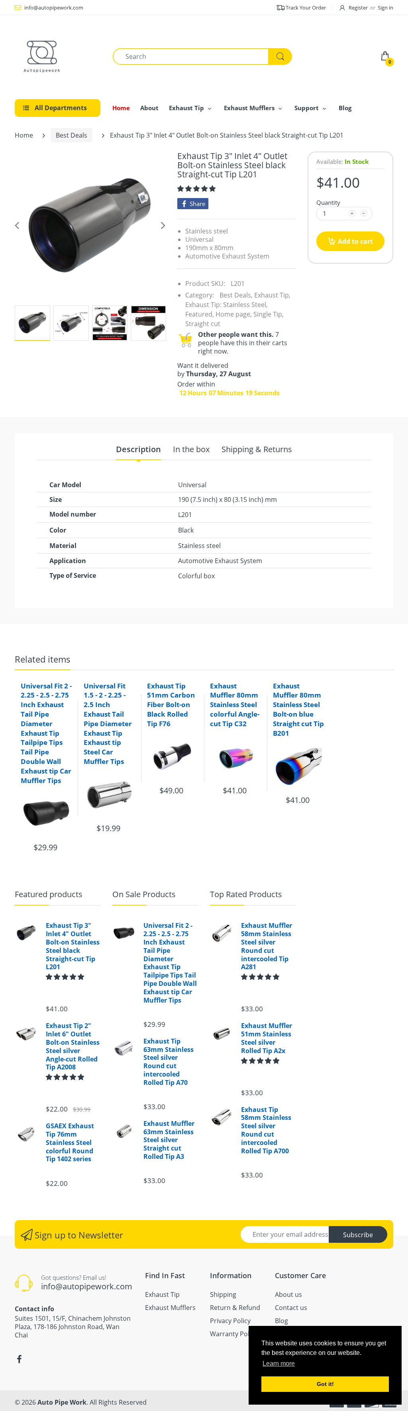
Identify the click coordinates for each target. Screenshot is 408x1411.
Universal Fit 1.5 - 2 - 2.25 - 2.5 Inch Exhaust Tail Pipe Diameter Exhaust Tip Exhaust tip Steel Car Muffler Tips (108, 723)
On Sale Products (144, 894)
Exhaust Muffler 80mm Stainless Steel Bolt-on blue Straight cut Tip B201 (298, 709)
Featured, (199, 314)
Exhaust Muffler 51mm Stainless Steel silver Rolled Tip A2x (266, 1038)
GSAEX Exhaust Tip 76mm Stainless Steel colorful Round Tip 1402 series (70, 1142)
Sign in (385, 7)
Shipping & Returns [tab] (257, 450)
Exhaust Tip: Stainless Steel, (226, 304)
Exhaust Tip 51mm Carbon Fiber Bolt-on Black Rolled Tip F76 (171, 704)
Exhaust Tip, (272, 295)
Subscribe (358, 1234)
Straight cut (202, 323)
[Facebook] (19, 1359)
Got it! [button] (325, 1384)
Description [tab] (138, 450)
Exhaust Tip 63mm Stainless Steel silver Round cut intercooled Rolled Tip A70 (168, 1062)
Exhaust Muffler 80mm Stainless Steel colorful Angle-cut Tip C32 (234, 704)
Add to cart (355, 241)
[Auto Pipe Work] (43, 55)
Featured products (48, 894)
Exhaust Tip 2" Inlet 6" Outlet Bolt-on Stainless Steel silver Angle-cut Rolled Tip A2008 (73, 1046)
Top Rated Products (246, 894)
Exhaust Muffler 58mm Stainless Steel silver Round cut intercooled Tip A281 (266, 946)
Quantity (328, 202)
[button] (197, 188)
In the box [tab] (191, 450)
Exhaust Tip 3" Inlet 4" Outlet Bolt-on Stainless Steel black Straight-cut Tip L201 (73, 946)
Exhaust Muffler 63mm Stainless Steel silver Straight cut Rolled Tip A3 (168, 1140)
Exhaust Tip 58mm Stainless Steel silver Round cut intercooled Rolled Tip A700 (266, 1130)
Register (358, 7)
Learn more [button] (279, 1363)
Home (24, 135)
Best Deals (71, 135)
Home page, (234, 314)
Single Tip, (268, 314)
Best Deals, (236, 295)
